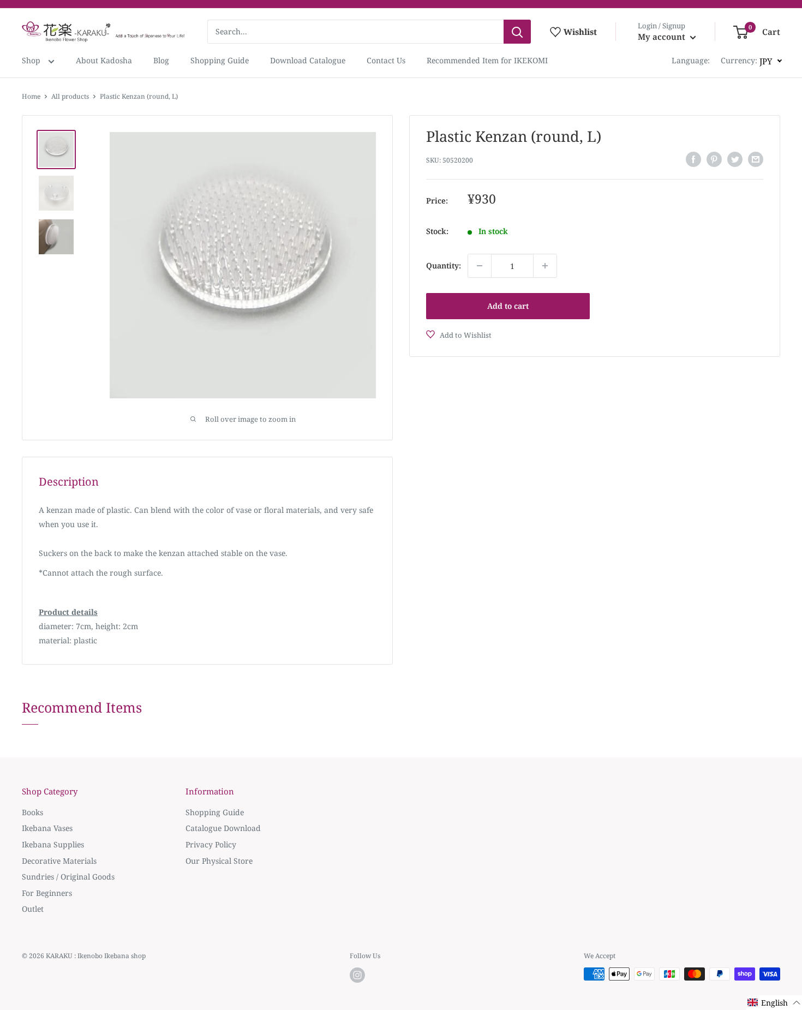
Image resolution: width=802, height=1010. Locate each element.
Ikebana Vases (47, 828)
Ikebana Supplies (53, 844)
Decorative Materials (59, 861)
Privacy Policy (210, 844)
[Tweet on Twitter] (735, 159)
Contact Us (386, 60)
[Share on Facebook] (693, 159)
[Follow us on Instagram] (357, 975)
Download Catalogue (307, 60)
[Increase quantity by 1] (545, 265)
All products (70, 96)
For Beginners (47, 893)
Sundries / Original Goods (68, 876)
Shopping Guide (219, 60)
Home (31, 96)
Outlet (33, 909)
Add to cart (508, 306)
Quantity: (443, 265)
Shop (32, 60)
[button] (774, 1002)
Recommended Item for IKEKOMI (487, 60)
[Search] (517, 32)
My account (662, 36)
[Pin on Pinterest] (714, 159)
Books (32, 812)
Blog (161, 60)
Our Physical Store (219, 861)
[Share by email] (755, 159)
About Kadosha (104, 60)
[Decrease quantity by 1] (479, 265)
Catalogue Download (223, 828)
